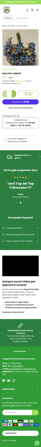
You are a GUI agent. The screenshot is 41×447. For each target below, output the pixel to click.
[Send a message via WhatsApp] (37, 443)
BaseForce (13, 440)
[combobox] (20, 18)
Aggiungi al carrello (28, 94)
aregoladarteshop (9, 69)
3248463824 (17, 366)
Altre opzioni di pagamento (20, 107)
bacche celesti (22, 26)
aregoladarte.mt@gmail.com (23, 369)
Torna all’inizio (19, 351)
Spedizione (20, 81)
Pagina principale (8, 26)
